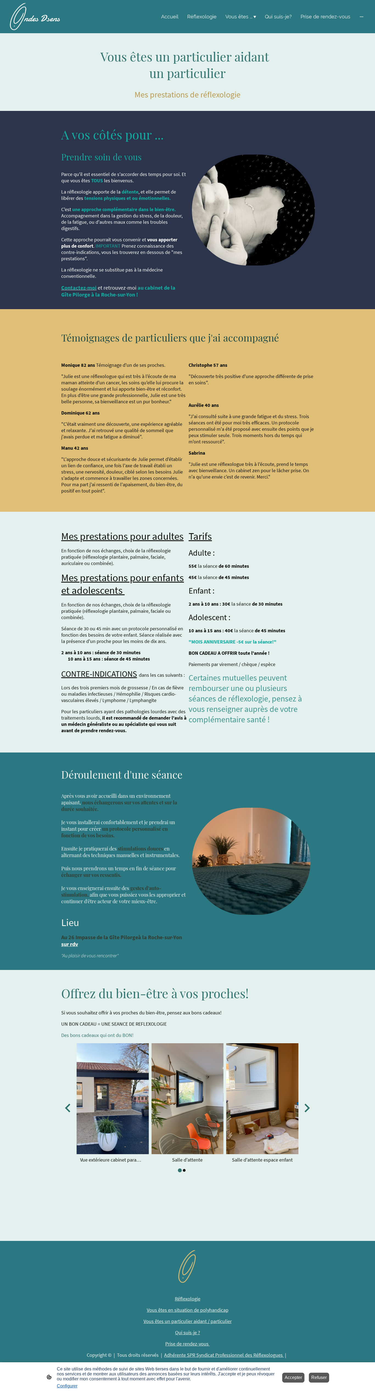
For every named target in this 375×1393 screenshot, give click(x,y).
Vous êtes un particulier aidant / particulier (188, 1321)
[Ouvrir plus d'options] (361, 16)
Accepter (293, 1377)
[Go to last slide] (68, 1107)
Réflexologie (187, 1299)
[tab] (180, 1170)
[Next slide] (306, 1107)
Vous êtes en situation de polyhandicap (187, 1310)
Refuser (319, 1377)
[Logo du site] (34, 16)
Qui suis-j (186, 1332)
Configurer (67, 1386)
